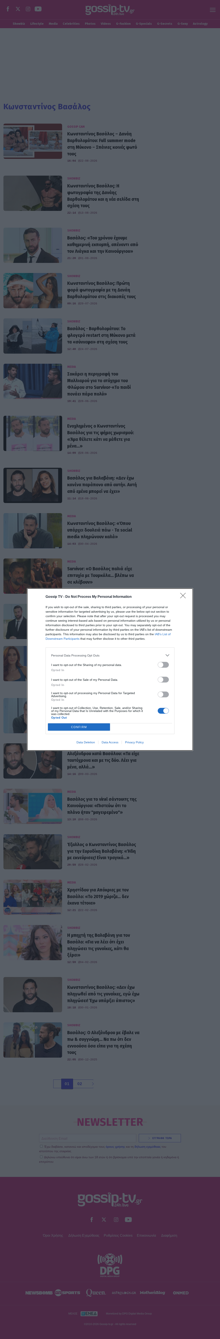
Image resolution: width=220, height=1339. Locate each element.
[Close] (184, 597)
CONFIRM (79, 727)
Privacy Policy (134, 742)
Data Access (110, 742)
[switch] (163, 665)
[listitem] (110, 655)
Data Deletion (85, 742)
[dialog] (110, 669)
